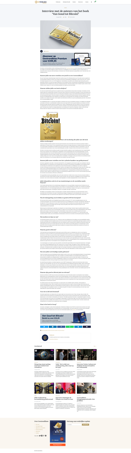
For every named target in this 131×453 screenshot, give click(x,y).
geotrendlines (45, 330)
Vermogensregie (39, 426)
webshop (74, 309)
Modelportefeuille (66, 2)
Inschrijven (85, 424)
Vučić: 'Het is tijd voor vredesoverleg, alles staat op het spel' (65, 365)
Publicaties (58, 2)
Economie (36, 362)
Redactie (47, 51)
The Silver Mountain (70, 68)
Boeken (74, 2)
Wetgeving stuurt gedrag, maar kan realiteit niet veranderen (42, 365)
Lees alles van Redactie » (54, 339)
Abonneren (80, 2)
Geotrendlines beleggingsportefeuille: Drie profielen (86, 399)
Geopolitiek (58, 362)
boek (42, 330)
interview (49, 330)
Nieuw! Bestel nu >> (57, 444)
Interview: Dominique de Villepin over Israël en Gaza (64, 398)
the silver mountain (54, 330)
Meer (95, 346)
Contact (37, 433)
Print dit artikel (72, 17)
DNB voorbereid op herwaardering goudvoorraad (43, 398)
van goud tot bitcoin (61, 330)
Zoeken (86, 2)
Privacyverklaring (39, 429)
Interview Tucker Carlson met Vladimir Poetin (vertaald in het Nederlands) (86, 365)
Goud (65, 7)
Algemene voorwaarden (40, 427)
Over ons (37, 424)
